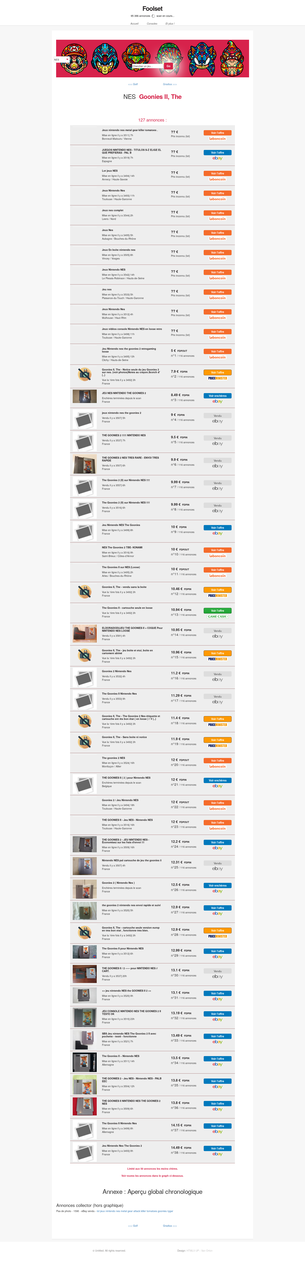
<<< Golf (133, 84)
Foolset (152, 8)
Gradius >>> (169, 84)
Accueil (134, 23)
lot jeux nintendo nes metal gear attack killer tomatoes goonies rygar (135, 1211)
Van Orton (207, 1250)
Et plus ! (170, 23)
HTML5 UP (193, 1250)
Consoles (152, 23)
